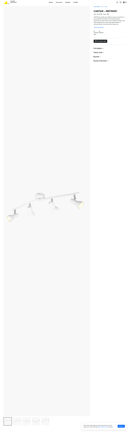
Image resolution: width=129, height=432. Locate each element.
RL (102, 6)
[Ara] (117, 2)
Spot (106, 6)
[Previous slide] (5, 211)
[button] (8, 421)
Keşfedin (67, 2)
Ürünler (51, 2)
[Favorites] (120, 2)
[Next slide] (89, 211)
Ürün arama (97, 6)
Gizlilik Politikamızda (103, 427)
